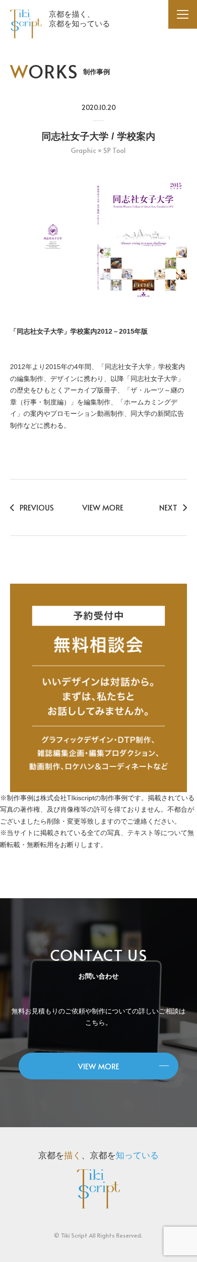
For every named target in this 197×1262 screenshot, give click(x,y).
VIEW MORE (102, 507)
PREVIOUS (37, 507)
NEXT (168, 507)
